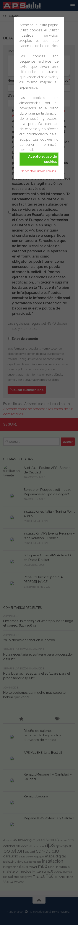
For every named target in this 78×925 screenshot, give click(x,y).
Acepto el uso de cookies (42, 159)
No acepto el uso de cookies (38, 171)
